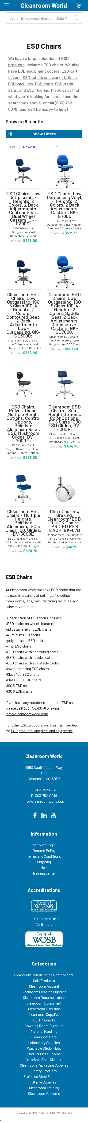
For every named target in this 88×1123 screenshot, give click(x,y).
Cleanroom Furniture (44, 1008)
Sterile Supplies (44, 1082)
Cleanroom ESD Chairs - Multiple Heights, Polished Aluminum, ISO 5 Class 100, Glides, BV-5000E (23, 522)
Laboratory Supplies (44, 1042)
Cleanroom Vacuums (44, 1093)
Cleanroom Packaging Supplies (44, 1065)
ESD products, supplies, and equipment (42, 730)
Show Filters (44, 133)
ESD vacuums (20, 83)
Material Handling (44, 1031)
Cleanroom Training (44, 1087)
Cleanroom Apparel (44, 986)
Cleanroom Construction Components (44, 975)
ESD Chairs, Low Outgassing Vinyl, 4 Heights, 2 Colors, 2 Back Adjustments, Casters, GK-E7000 (64, 205)
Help (44, 867)
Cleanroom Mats (44, 1037)
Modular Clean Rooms (44, 1054)
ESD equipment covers (38, 71)
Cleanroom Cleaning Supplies (44, 991)
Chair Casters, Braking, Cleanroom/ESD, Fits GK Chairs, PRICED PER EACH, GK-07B (64, 520)
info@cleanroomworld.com (27, 713)
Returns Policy (44, 850)
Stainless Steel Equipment (44, 1076)
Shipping (44, 862)
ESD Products (44, 1020)
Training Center (44, 873)
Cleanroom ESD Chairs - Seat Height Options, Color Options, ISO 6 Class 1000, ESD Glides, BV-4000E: (64, 418)
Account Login (44, 845)
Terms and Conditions (44, 856)
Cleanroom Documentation (44, 997)
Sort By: (15, 147)
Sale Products (44, 980)
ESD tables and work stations (50, 77)
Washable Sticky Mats (44, 1048)
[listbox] (41, 147)
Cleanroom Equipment (44, 1003)
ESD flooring (38, 90)
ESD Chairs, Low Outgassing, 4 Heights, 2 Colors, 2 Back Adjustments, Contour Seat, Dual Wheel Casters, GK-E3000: (23, 208)
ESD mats (44, 83)
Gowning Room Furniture (44, 1025)
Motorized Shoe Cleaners (44, 1059)
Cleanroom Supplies (44, 1014)
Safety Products (44, 1070)
